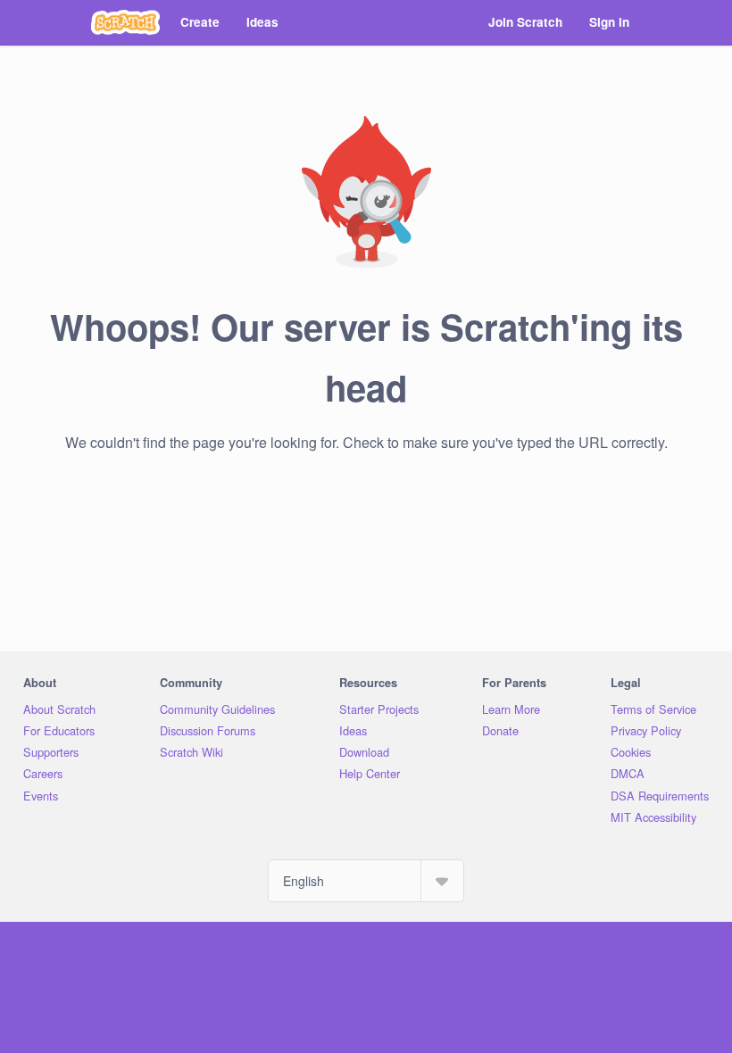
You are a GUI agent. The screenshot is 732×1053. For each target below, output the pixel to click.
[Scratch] (125, 22)
